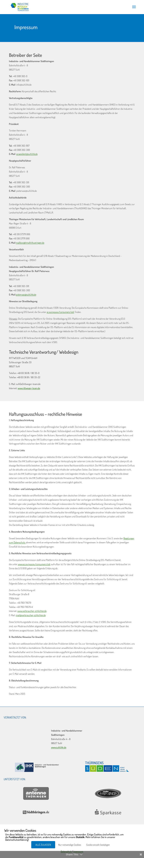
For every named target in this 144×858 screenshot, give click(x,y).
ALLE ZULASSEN (43, 844)
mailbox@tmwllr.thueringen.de (30, 242)
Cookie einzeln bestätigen (98, 844)
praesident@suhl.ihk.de (27, 153)
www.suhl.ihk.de (58, 747)
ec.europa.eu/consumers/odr (60, 311)
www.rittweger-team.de (29, 388)
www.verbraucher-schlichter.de (32, 610)
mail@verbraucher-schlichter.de (31, 615)
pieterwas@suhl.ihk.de (26, 294)
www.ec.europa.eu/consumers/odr (34, 564)
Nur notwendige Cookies (69, 844)
